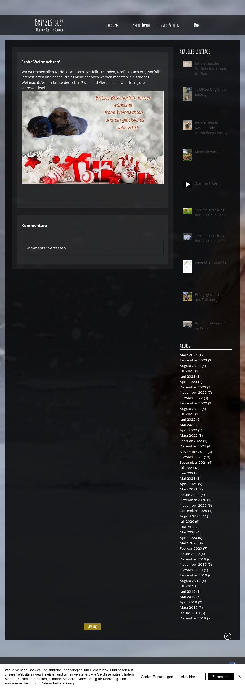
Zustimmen (220, 676)
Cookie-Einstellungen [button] (157, 676)
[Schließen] (239, 676)
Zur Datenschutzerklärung (54, 683)
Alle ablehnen (191, 676)
